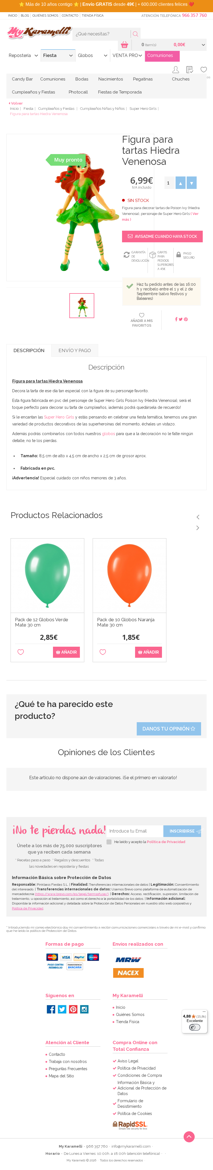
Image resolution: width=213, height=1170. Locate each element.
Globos (85, 55)
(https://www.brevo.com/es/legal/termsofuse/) (71, 894)
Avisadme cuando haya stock (165, 236)
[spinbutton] (169, 182)
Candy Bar (22, 79)
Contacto (70, 15)
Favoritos (203, 77)
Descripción (29, 350)
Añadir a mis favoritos (142, 323)
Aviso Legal (128, 1061)
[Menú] (204, 1013)
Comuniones (160, 55)
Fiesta (50, 55)
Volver (17, 103)
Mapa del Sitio (61, 1076)
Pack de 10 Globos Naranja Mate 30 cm (125, 622)
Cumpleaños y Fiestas (33, 92)
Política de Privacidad (166, 842)
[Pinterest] (73, 1009)
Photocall (78, 92)
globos (108, 433)
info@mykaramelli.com (131, 1146)
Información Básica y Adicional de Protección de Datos (142, 1088)
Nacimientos (110, 79)
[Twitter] (62, 1009)
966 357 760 (194, 15)
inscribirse (182, 831)
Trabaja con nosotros (68, 1061)
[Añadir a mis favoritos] (20, 652)
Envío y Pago (75, 350)
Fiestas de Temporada (120, 92)
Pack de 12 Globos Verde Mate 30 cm (41, 622)
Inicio (12, 15)
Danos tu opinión (167, 729)
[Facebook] (51, 1009)
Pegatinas (143, 79)
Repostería (20, 55)
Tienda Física (92, 15)
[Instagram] (84, 1009)
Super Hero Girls (143, 108)
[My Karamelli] (39, 33)
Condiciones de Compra (140, 1075)
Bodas (81, 79)
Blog (25, 15)
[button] (181, 182)
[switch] (194, 1027)
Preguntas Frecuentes (68, 1069)
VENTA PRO (125, 55)
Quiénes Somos (45, 15)
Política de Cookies (135, 1113)
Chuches (180, 79)
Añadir (68, 652)
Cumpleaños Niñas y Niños (102, 108)
